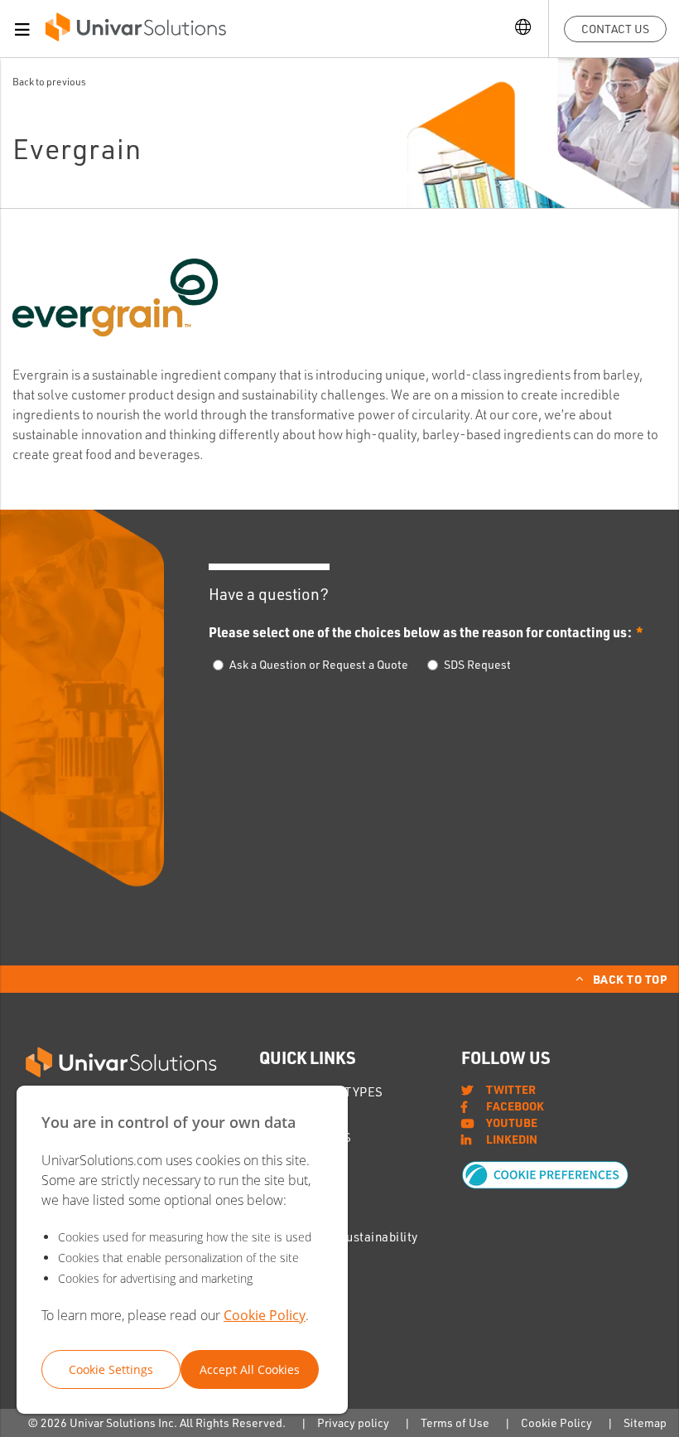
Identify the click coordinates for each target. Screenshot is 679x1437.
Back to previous (49, 81)
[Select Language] (523, 28)
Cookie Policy (265, 1315)
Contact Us (615, 29)
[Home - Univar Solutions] (136, 31)
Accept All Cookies (250, 1369)
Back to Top (630, 978)
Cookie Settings (111, 1369)
